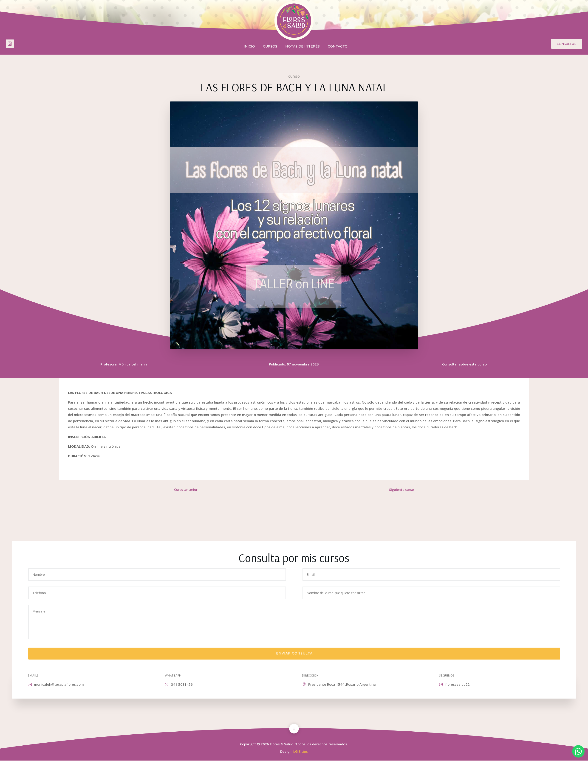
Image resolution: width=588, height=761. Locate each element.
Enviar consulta (294, 653)
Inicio (249, 46)
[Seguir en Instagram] (10, 43)
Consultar (567, 44)
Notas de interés (302, 46)
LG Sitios (300, 751)
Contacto (338, 46)
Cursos (270, 46)
